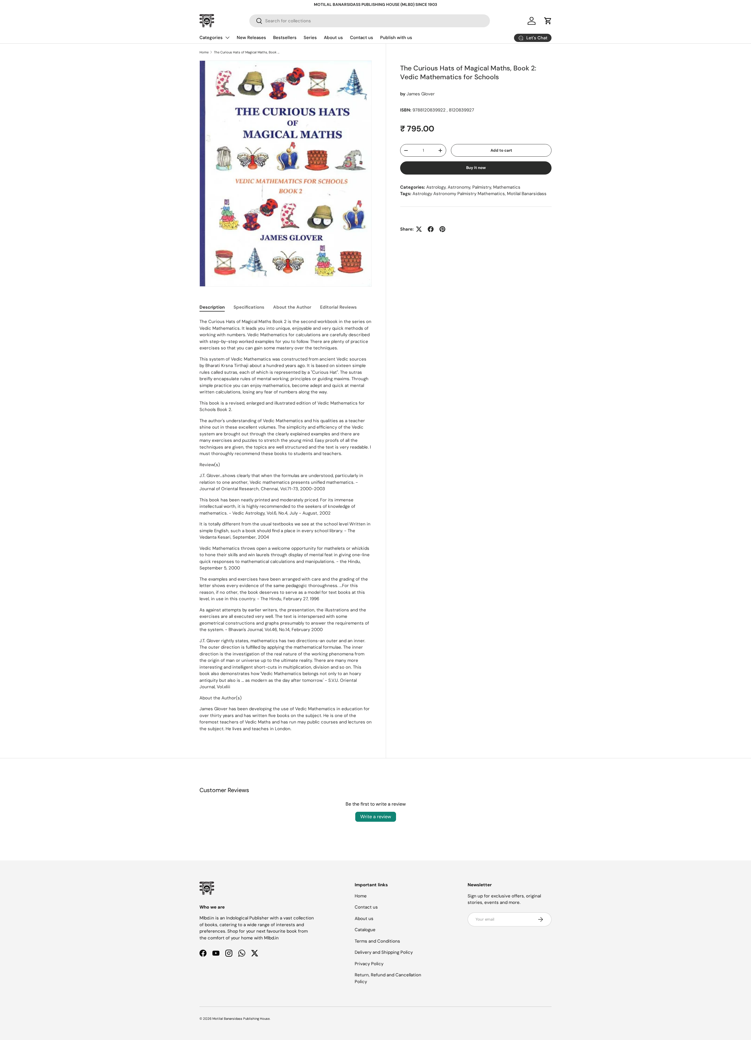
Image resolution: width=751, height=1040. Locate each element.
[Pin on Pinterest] (442, 229)
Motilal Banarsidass (527, 194)
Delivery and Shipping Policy (384, 952)
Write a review (375, 817)
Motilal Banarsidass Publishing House (241, 1019)
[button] (548, 20)
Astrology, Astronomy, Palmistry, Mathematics (473, 187)
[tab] (212, 307)
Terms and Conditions (377, 941)
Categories (211, 37)
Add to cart (501, 150)
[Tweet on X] (419, 229)
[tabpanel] (285, 525)
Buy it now (476, 167)
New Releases (251, 37)
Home (204, 52)
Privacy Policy (369, 964)
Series (310, 37)
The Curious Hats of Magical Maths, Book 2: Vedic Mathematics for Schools (247, 52)
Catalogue (365, 930)
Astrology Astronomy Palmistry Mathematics (458, 194)
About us (333, 37)
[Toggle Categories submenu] (227, 37)
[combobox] (369, 20)
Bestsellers (285, 37)
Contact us (361, 37)
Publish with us (396, 37)
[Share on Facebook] (431, 229)
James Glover (421, 94)
